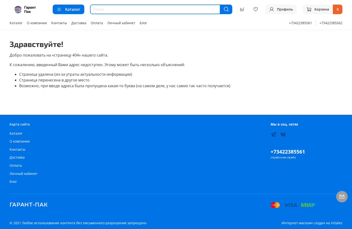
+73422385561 (300, 23)
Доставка (78, 23)
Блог (143, 23)
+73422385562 (330, 23)
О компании (37, 23)
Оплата (97, 23)
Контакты (59, 23)
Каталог (72, 9)
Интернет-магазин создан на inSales (312, 223)
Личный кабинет (121, 23)
